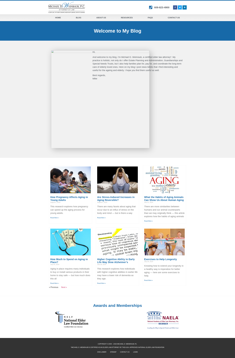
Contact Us (174, 18)
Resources (127, 18)
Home (58, 18)
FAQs (150, 18)
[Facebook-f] (175, 7)
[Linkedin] (184, 7)
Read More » (54, 218)
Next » (64, 287)
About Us (101, 18)
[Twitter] (180, 7)
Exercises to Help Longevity (160, 259)
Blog (78, 18)
